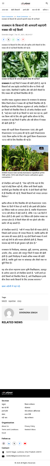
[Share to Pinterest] (23, 39)
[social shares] (3, 443)
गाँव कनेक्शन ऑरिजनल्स (32, 411)
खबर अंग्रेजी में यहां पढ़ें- (11, 286)
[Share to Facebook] (3, 39)
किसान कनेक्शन (30, 404)
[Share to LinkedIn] (18, 39)
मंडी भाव (4, 418)
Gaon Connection (7, 17)
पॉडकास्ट (27, 408)
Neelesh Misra (30, 430)
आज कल (5, 10)
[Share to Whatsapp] (13, 39)
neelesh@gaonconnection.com (18, 456)
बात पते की (36, 10)
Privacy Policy (30, 426)
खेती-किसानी (15, 10)
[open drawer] (3, 3)
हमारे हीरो (26, 10)
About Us (5, 426)
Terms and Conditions (10, 430)
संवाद (3, 414)
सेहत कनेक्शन (29, 418)
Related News (12, 322)
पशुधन (4, 404)
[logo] (25, 3)
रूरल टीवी (28, 414)
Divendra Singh (7, 35)
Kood (4, 433)
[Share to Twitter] (8, 39)
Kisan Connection (22, 17)
